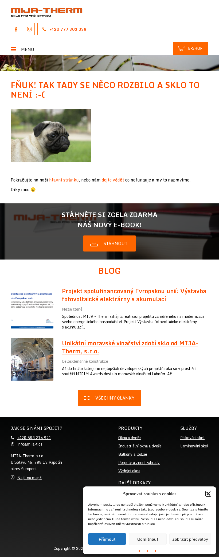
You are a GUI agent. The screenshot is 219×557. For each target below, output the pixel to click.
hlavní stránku (64, 179)
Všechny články (114, 397)
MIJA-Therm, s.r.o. (47, 12)
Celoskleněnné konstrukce (85, 361)
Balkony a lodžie (132, 454)
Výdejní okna (129, 471)
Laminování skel (194, 446)
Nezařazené (72, 309)
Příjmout (107, 539)
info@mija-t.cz (29, 444)
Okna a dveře (129, 438)
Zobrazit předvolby (190, 539)
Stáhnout (115, 243)
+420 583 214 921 (34, 438)
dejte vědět (113, 179)
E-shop (195, 48)
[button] (208, 493)
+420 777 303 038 (68, 29)
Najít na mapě (29, 478)
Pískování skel (192, 438)
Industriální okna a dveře (140, 446)
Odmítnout (147, 539)
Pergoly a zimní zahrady (139, 462)
